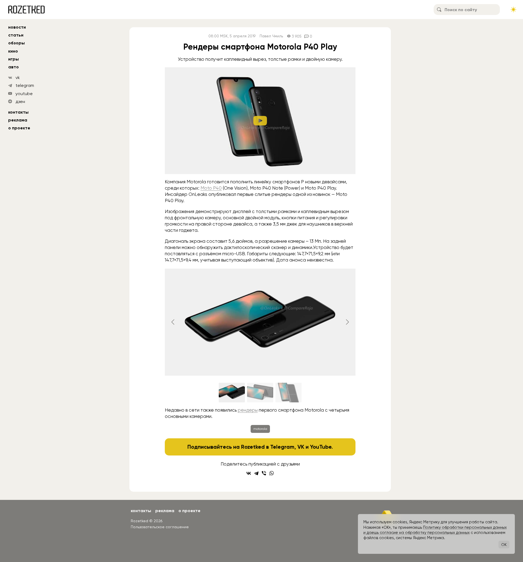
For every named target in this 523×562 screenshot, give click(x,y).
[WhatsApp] (271, 473)
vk (18, 77)
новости (17, 27)
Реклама (17, 120)
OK (504, 544)
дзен (20, 101)
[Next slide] (347, 322)
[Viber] (264, 473)
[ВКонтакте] (248, 473)
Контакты (18, 112)
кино (13, 51)
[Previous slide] (173, 322)
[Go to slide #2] (260, 392)
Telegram (282, 446)
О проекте (19, 127)
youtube (24, 93)
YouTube (321, 446)
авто (13, 66)
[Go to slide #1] (232, 392)
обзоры (16, 42)
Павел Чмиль (271, 36)
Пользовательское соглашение (160, 527)
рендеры (248, 410)
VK (300, 446)
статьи (15, 35)
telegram (25, 85)
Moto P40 (211, 188)
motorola (260, 429)
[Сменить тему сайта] (513, 9)
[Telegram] (256, 473)
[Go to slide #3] (288, 392)
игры (13, 59)
